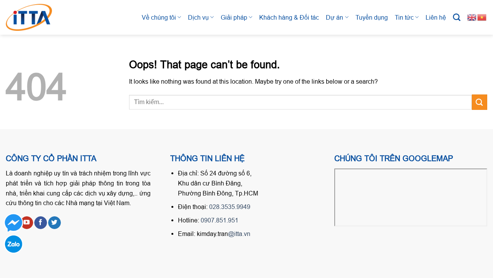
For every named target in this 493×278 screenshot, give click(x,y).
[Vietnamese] (482, 17)
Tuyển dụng (371, 17)
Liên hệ (436, 17)
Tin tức (404, 17)
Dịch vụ (198, 17)
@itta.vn (239, 233)
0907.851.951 (219, 220)
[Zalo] (13, 244)
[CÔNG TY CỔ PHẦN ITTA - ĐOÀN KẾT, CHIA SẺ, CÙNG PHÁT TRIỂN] (36, 17)
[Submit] (479, 102)
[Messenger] (13, 223)
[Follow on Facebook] (40, 222)
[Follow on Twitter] (54, 222)
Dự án (334, 17)
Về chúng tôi (159, 17)
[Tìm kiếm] (456, 17)
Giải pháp (234, 17)
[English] (472, 17)
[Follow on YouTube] (26, 222)
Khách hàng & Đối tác (289, 17)
